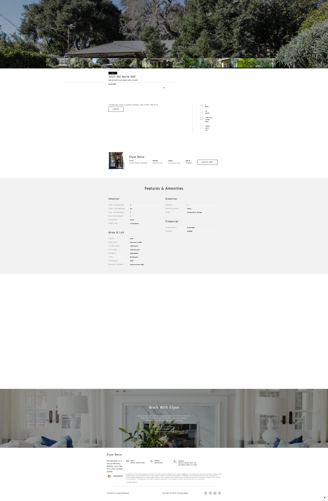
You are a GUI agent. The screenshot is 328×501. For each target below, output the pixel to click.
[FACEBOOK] (205, 493)
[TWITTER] (219, 493)
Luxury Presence (122, 493)
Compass (184, 474)
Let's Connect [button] (164, 429)
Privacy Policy (182, 493)
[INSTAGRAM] (210, 493)
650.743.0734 (158, 462)
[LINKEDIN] (215, 493)
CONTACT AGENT (207, 162)
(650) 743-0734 (158, 163)
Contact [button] (116, 109)
